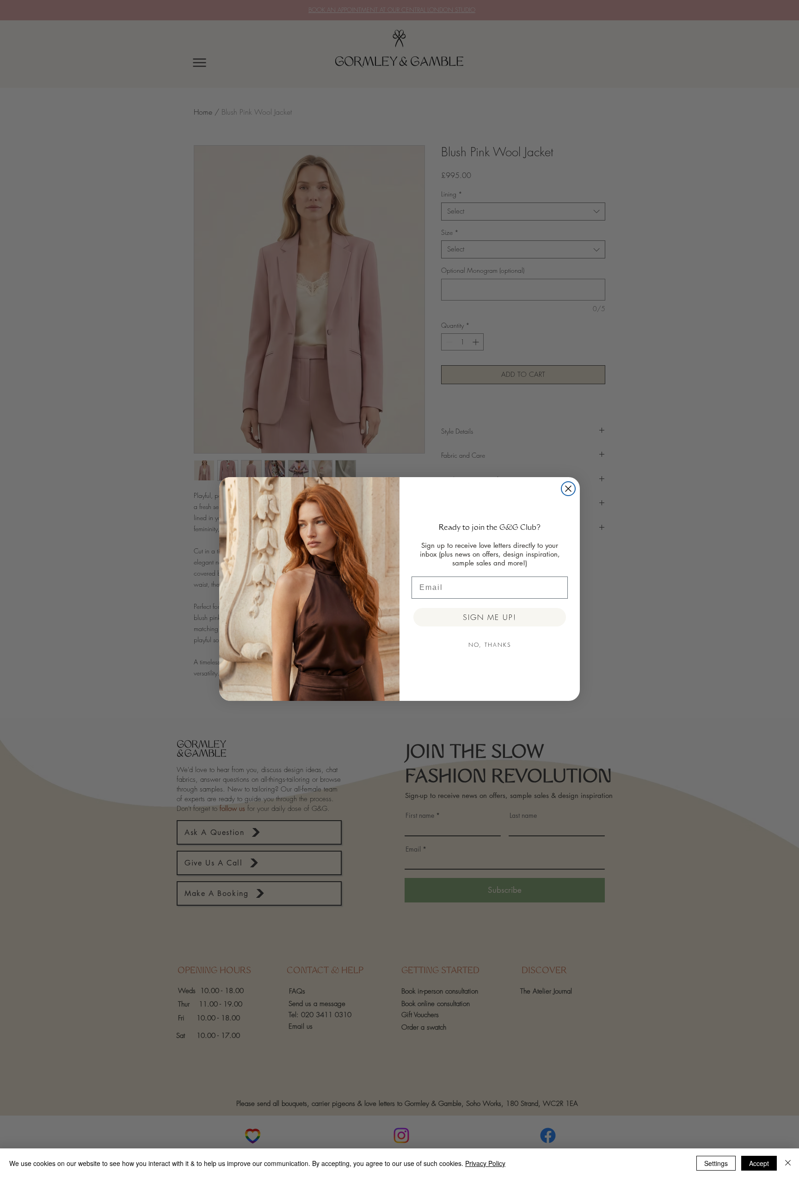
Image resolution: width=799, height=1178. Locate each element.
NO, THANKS (489, 645)
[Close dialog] (568, 489)
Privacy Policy (485, 1163)
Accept (759, 1163)
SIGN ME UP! (489, 617)
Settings (716, 1163)
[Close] (787, 1163)
